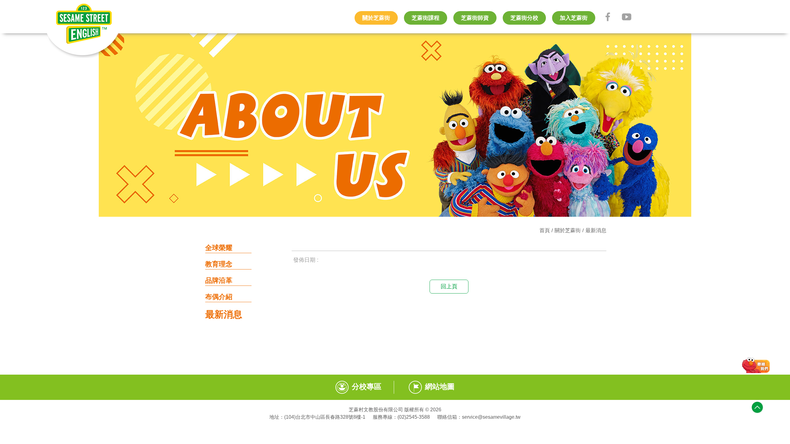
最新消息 (595, 230)
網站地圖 (440, 386)
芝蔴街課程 (425, 18)
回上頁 (449, 286)
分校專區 (366, 386)
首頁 (544, 230)
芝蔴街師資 (475, 18)
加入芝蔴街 (574, 18)
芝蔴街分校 (524, 18)
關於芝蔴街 (376, 18)
